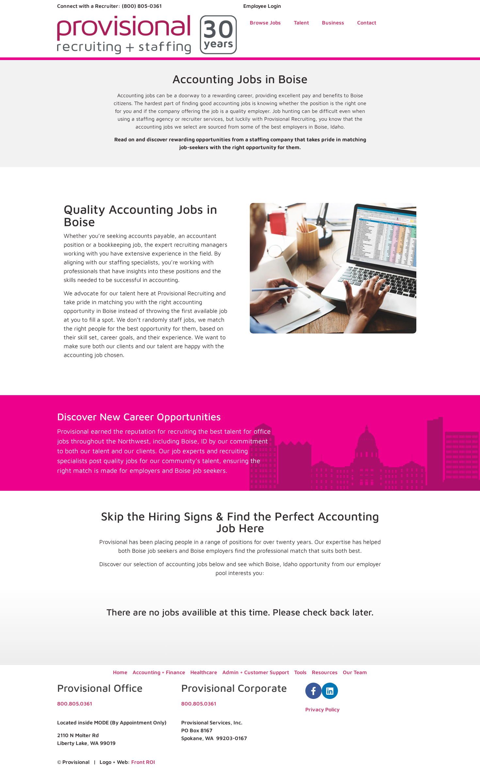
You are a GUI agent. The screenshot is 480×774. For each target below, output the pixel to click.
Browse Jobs (265, 22)
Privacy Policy (322, 709)
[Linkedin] (330, 691)
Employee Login (262, 6)
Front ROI (143, 762)
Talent (301, 22)
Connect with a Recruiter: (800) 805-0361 (109, 6)
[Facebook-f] (313, 691)
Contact (366, 22)
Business (333, 22)
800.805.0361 (74, 703)
